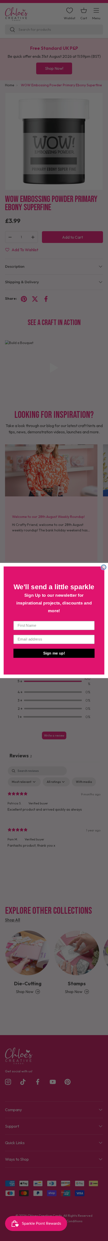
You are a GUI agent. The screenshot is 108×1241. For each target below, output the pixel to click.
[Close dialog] (103, 567)
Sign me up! (54, 653)
